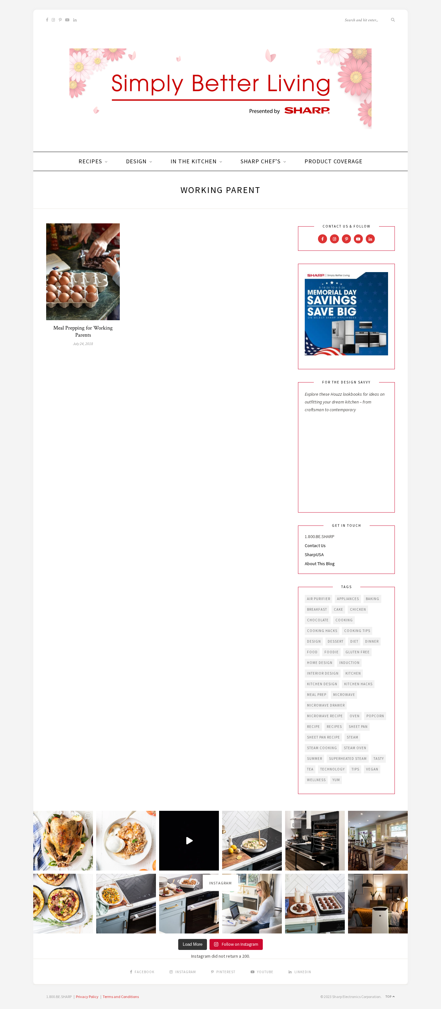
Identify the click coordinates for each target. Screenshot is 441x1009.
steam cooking (322, 748)
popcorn (375, 716)
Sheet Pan (358, 726)
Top (389, 996)
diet (354, 641)
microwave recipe (325, 716)
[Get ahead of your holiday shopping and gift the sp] (378, 903)
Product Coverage (333, 161)
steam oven (355, 748)
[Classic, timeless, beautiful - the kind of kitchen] (378, 841)
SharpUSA (314, 554)
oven (355, 716)
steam (352, 737)
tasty (379, 758)
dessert (336, 641)
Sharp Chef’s (261, 161)
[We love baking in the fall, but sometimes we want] (315, 903)
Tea (310, 769)
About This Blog (320, 563)
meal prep (316, 694)
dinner (372, 641)
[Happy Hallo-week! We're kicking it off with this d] (189, 903)
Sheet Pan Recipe (323, 737)
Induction (349, 662)
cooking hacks (322, 630)
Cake (338, 609)
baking (372, 598)
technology (332, 769)
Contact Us (315, 545)
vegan (372, 769)
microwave (344, 694)
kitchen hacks (358, 684)
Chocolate (318, 620)
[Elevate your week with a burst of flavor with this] (252, 841)
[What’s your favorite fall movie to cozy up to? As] (189, 841)
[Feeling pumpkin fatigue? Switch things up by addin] (63, 903)
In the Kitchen (193, 161)
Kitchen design (322, 684)
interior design (323, 673)
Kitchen (353, 673)
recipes (334, 726)
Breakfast (317, 609)
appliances (348, 598)
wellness (316, 780)
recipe (313, 726)
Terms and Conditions (121, 996)
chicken (358, 609)
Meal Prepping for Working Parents (83, 331)
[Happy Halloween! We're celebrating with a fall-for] (126, 903)
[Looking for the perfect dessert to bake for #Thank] (126, 841)
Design (136, 161)
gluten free (357, 652)
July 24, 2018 (83, 343)
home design (320, 662)
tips (355, 769)
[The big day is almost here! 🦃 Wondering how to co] (63, 841)
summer (314, 758)
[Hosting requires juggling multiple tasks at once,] (315, 841)
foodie (331, 652)
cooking (344, 620)
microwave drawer (326, 705)
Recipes (90, 161)
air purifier (318, 598)
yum (336, 780)
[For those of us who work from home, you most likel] (252, 903)
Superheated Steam (348, 758)
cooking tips (357, 630)
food (312, 652)
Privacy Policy (87, 996)
